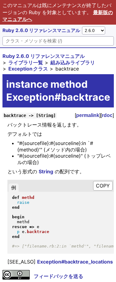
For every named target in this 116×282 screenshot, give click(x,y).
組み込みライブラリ (72, 62)
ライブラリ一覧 (25, 62)
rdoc (107, 115)
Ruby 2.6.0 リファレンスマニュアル (41, 30)
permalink (87, 115)
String (46, 171)
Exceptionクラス (28, 69)
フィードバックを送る (58, 276)
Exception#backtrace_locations (75, 262)
